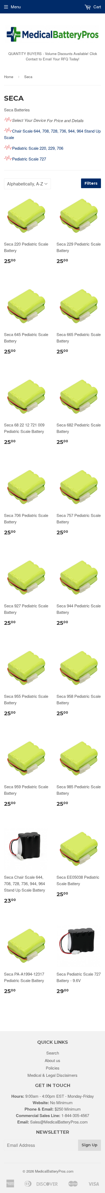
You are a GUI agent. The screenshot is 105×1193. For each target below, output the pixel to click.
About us (52, 1060)
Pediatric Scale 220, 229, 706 (37, 148)
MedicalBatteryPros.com (54, 1171)
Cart (96, 6)
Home (8, 76)
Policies (53, 1068)
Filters (91, 183)
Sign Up (89, 1145)
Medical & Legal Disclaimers (52, 1075)
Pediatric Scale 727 (29, 159)
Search (52, 1053)
